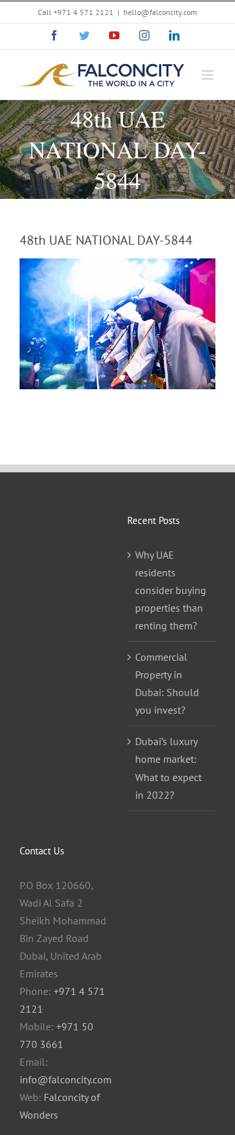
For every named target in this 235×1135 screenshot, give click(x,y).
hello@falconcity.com (160, 12)
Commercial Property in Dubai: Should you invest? (167, 683)
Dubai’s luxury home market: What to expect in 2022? (168, 768)
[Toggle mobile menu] (208, 75)
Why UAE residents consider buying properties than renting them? (170, 590)
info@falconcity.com (66, 1079)
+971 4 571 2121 (84, 12)
